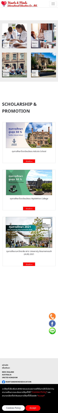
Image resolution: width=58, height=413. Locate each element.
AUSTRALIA (6, 375)
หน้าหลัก (5, 365)
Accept (33, 408)
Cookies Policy (13, 408)
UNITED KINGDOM (10, 377)
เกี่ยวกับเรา (6, 368)
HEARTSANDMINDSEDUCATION (18, 382)
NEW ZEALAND (8, 372)
